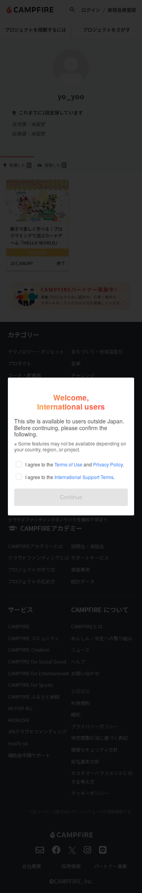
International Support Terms (84, 477)
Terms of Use (68, 464)
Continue (71, 497)
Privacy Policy (108, 464)
